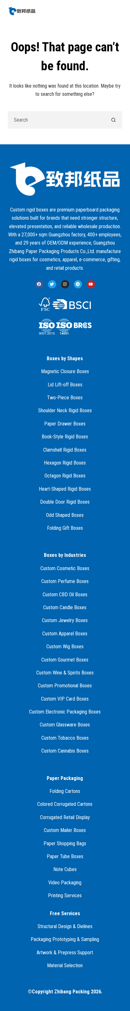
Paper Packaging (65, 778)
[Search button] (113, 120)
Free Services (65, 913)
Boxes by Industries (65, 555)
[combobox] (56, 120)
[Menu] (119, 11)
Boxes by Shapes (65, 358)
